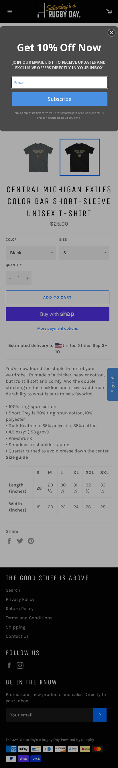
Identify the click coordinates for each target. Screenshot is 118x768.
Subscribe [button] (59, 98)
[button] (111, 32)
